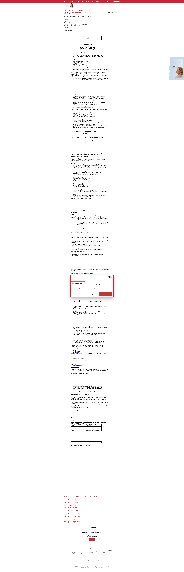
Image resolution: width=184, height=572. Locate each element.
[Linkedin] (95, 560)
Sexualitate (95, 553)
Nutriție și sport (95, 5)
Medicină (73, 551)
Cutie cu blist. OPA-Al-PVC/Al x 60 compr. (72, 518)
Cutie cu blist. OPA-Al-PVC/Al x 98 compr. (72, 522)
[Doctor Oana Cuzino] (69, 6)
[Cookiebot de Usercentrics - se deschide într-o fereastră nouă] (108, 277)
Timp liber (104, 551)
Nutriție (80, 551)
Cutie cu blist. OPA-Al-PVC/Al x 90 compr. (72, 521)
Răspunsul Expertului (67, 551)
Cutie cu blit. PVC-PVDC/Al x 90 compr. (71, 507)
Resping (78, 293)
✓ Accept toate (105, 293)
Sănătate (88, 5)
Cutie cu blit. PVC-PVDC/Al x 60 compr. (71, 504)
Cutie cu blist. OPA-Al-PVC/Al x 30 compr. (72, 515)
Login (110, 1)
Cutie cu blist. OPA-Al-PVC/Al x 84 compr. (72, 519)
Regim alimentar (81, 552)
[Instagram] (88, 560)
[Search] (119, 1)
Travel (104, 552)
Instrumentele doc (96, 1)
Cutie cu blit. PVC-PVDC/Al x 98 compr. (71, 508)
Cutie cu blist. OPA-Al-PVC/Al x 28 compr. (72, 513)
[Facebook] (85, 560)
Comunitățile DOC (85, 1)
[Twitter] (92, 560)
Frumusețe (102, 5)
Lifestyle (117, 5)
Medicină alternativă (74, 552)
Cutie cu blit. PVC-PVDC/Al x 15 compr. (71, 499)
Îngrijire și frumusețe (90, 552)
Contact (86, 566)
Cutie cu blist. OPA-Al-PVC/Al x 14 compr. (72, 510)
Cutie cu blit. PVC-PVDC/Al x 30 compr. (71, 502)
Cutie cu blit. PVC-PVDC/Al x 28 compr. (71, 501)
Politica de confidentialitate (85, 567)
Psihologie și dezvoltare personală (97, 551)
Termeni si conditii (75, 566)
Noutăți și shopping (89, 551)
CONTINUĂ (92, 539)
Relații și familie (109, 5)
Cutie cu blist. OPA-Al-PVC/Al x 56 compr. (72, 516)
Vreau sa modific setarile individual (92, 293)
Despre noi (96, 566)
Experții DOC (81, 5)
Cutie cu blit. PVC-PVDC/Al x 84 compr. (71, 505)
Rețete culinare (81, 553)
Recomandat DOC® (108, 566)
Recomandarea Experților (113, 548)
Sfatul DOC (73, 553)
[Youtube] (99, 560)
